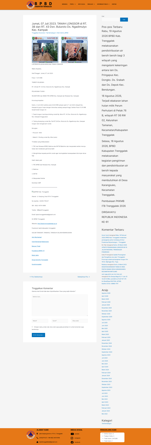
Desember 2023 (107, 378)
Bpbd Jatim (35, 255)
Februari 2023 (106, 408)
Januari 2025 (106, 340)
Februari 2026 (106, 302)
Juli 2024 (104, 358)
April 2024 (105, 367)
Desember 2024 (107, 343)
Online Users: (108, 434)
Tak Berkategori (51, 33)
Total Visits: (108, 438)
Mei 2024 (105, 364)
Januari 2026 (106, 305)
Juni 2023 (105, 396)
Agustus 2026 (106, 293)
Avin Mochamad (37, 237)
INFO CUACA (81, 4)
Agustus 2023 (106, 390)
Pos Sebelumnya (36, 277)
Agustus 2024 (106, 355)
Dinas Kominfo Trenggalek (40, 260)
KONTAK (114, 4)
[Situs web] (79, 321)
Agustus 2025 (106, 319)
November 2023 (107, 381)
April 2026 (105, 296)
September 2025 (107, 316)
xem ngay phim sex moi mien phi (112, 274)
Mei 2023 (105, 399)
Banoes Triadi (36, 246)
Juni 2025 (105, 325)
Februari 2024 (106, 372)
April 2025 (105, 331)
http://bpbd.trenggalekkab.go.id (47, 223)
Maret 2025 (105, 334)
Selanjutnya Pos (84, 277)
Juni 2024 (105, 361)
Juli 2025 (104, 322)
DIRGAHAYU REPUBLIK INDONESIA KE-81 (114, 217)
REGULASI (90, 4)
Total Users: (108, 441)
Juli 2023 (104, 393)
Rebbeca (104, 264)
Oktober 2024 (106, 349)
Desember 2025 (107, 308)
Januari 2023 (106, 411)
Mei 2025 (104, 328)
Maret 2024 (105, 370)
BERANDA (64, 4)
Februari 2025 (106, 337)
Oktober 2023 (106, 384)
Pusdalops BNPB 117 (38, 251)
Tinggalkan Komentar (38, 33)
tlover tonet (105, 235)
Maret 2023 (105, 405)
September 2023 (107, 387)
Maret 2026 (105, 299)
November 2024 (107, 346)
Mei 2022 (104, 414)
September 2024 (107, 352)
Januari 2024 (106, 375)
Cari (103, 16)
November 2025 (107, 311)
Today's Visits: (108, 436)
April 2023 (105, 402)
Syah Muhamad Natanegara (40, 241)
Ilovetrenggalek (36, 264)
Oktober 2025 (106, 314)
